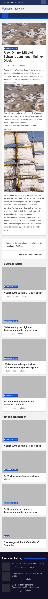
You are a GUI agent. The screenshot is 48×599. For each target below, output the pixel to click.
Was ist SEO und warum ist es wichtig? (23, 293)
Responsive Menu (43, 2)
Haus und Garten (10, 470)
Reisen (6, 536)
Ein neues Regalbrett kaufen (30, 254)
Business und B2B (10, 48)
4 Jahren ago (11, 65)
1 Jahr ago (10, 334)
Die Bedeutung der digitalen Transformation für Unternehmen (25, 586)
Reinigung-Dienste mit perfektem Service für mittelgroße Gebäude (24, 244)
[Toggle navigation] (11, 15)
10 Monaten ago (12, 297)
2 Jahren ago (11, 371)
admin (22, 65)
